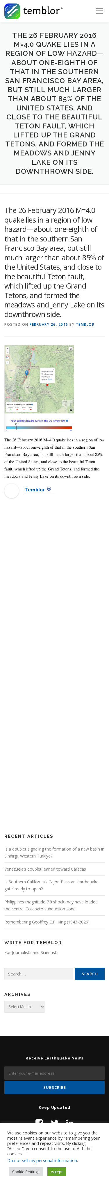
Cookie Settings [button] (26, 1171)
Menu (99, 10)
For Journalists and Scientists (31, 952)
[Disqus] (54, 596)
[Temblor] (11, 490)
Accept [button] (56, 1171)
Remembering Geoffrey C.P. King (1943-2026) (47, 922)
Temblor (85, 324)
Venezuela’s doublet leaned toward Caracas (45, 869)
